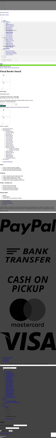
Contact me (5, 180)
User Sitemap (6, 361)
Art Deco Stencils (10, 132)
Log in (10, 430)
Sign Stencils (9, 42)
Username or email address (6, 425)
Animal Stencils (9, 131)
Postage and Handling (11, 52)
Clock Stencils (9, 30)
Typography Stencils (10, 45)
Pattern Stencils (9, 39)
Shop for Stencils (7, 22)
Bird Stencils (9, 28)
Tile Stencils (6, 159)
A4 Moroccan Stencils (14, 150)
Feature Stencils (9, 47)
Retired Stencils (7, 67)
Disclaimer (5, 360)
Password (2, 428)
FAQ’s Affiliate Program (11, 53)
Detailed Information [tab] (7, 161)
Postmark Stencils (10, 40)
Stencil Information (10, 50)
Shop (4, 370)
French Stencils (9, 38)
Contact (4, 56)
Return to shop (9, 419)
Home (7, 48)
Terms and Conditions (8, 357)
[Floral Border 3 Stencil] (6, 89)
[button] (4, 20)
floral (21, 107)
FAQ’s (4, 49)
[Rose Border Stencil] (6, 81)
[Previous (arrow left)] (0, 437)
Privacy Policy (6, 358)
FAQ (4, 399)
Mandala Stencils (10, 146)
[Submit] (3, 61)
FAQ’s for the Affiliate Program (13, 402)
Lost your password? (5, 433)
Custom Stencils (9, 54)
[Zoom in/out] (0, 436)
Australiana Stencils (10, 376)
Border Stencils (9, 29)
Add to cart (3, 105)
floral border (26, 107)
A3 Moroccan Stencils (14, 148)
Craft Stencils (9, 34)
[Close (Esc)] (5, 436)
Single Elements (9, 44)
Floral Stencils (9, 37)
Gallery (4, 57)
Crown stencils (9, 35)
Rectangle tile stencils (8, 128)
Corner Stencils (9, 33)
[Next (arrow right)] (2, 437)
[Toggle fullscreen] (2, 436)
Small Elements (9, 43)
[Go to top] (0, 365)
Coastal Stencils (9, 32)
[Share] (3, 436)
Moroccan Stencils (10, 147)
